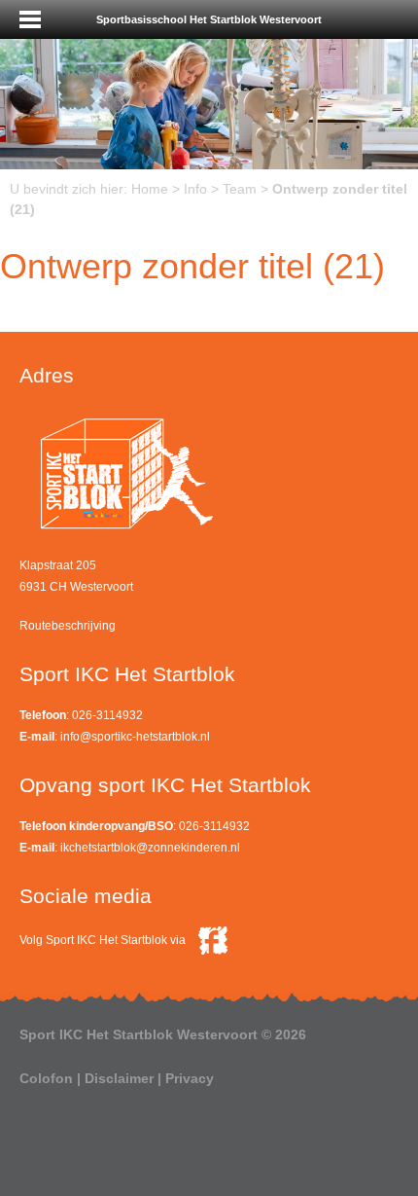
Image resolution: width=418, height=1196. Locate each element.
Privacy (189, 1078)
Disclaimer (119, 1078)
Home (149, 189)
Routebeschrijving (67, 626)
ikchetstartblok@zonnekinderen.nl (150, 847)
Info (195, 189)
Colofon (46, 1078)
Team (240, 189)
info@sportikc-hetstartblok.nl (135, 736)
